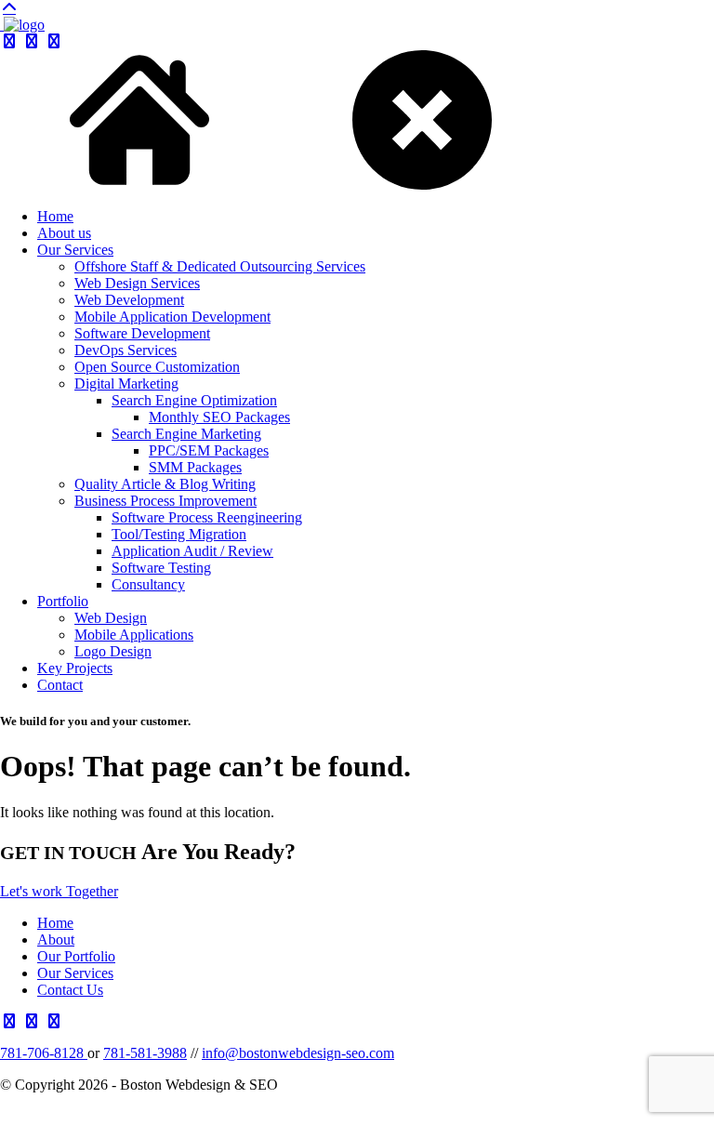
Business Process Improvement (165, 501)
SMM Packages (195, 467)
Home (55, 216)
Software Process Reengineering (207, 517)
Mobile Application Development (172, 316)
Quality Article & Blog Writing (165, 484)
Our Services (75, 250)
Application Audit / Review (192, 551)
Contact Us (70, 990)
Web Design (110, 618)
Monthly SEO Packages (219, 417)
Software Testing (161, 568)
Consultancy (148, 584)
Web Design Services (137, 283)
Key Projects (74, 668)
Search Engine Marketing (186, 434)
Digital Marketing (126, 383)
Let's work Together (59, 891)
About (55, 939)
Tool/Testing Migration (179, 534)
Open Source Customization (157, 367)
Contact (60, 685)
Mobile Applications (133, 634)
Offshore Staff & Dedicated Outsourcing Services (219, 266)
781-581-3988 (145, 1053)
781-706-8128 (43, 1053)
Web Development (129, 300)
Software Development (142, 333)
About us (64, 233)
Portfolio (62, 601)
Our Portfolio (76, 956)
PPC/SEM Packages (209, 450)
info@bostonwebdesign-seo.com (298, 1053)
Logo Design (113, 651)
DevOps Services (125, 350)
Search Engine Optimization (194, 400)
